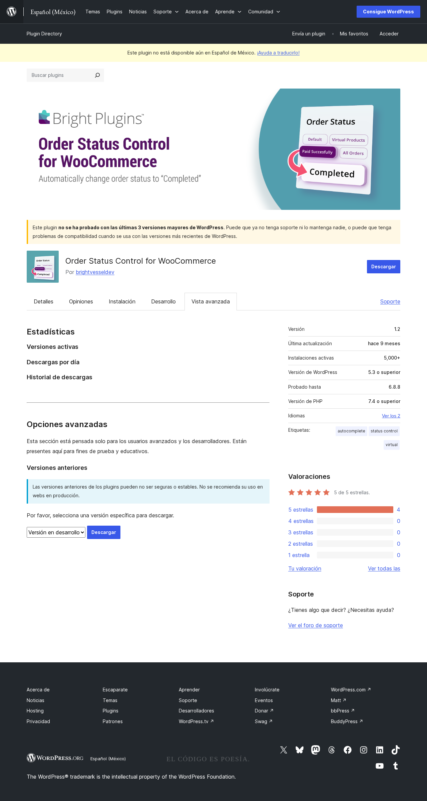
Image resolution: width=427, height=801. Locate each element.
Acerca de (38, 689)
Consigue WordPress (388, 11)
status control (384, 430)
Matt (339, 700)
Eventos (264, 700)
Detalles (43, 301)
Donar (264, 710)
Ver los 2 (391, 415)
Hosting (35, 710)
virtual (392, 444)
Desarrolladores (196, 710)
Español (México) (108, 758)
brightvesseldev (95, 272)
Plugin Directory (44, 33)
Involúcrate (267, 689)
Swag (264, 721)
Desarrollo (163, 301)
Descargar (383, 266)
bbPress (343, 710)
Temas (110, 700)
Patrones (113, 721)
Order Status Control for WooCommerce (140, 261)
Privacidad (38, 721)
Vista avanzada (210, 301)
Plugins (110, 710)
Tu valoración (304, 568)
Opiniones (81, 301)
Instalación (122, 301)
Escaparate (115, 689)
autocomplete (351, 430)
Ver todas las (384, 568)
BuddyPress (347, 721)
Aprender (189, 689)
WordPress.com (351, 689)
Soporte (390, 301)
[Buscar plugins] (97, 75)
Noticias (35, 700)
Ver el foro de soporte (315, 625)
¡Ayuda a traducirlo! (278, 52)
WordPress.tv (196, 721)
